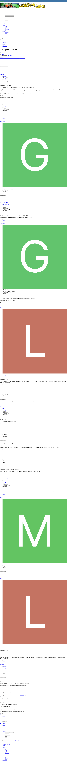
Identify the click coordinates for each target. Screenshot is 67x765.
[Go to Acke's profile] (4, 104)
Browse (4, 25)
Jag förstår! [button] (2, 1)
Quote (4, 99)
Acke (1, 102)
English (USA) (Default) (9, 732)
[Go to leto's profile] (35, 373)
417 (5, 375)
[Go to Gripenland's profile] (35, 288)
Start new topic (5, 69)
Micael (1, 388)
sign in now (22, 695)
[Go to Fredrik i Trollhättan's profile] (6, 204)
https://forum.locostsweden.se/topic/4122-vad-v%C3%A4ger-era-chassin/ (12, 58)
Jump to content (3, 2)
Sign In (6, 20)
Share (1, 57)
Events (6, 27)
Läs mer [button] (25, 0)
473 (5, 188)
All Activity (6, 32)
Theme (4, 734)
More (5, 30)
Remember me (7, 19)
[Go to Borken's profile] (2, 52)
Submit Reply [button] (5, 721)
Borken (3, 54)
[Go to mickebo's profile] (35, 562)
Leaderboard (5, 760)
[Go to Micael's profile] (4, 390)
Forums (6, 26)
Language (4, 731)
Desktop (4, 716)
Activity (4, 31)
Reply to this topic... (3, 702)
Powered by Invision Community (13, 740)
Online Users (7, 29)
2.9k (5, 106)
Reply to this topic (6, 68)
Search (6, 33)
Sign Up (4, 23)
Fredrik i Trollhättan (4, 202)
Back (5, 749)
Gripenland (2, 121)
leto (1, 307)
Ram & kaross (9, 55)
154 (5, 564)
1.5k (5, 206)
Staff (5, 28)
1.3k (5, 78)
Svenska (7, 733)
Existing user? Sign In (6, 9)
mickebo (2, 497)
